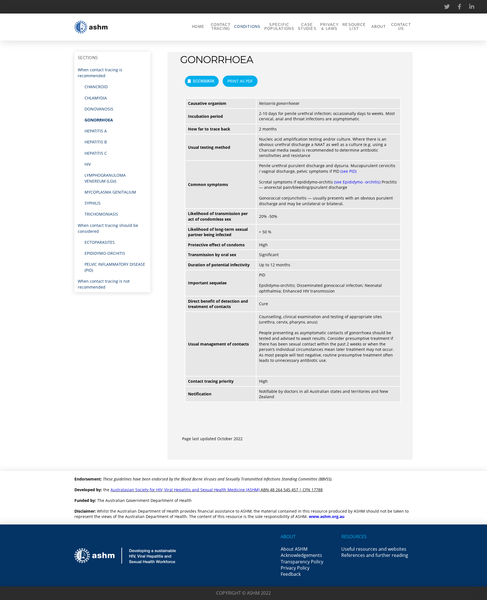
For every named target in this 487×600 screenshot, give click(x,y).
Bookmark (203, 81)
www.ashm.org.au (326, 516)
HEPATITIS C (96, 153)
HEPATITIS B (96, 142)
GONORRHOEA (99, 120)
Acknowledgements (301, 555)
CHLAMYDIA (96, 98)
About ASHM (294, 549)
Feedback (291, 574)
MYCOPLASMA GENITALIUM (110, 192)
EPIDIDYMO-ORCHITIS (105, 253)
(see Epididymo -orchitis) (357, 182)
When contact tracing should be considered (108, 228)
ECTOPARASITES (100, 242)
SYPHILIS (93, 203)
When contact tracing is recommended (100, 72)
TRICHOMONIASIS (101, 214)
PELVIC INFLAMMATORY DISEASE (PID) (115, 267)
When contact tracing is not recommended (104, 284)
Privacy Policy (295, 568)
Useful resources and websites (373, 549)
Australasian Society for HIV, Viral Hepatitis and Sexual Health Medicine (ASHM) (185, 489)
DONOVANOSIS (99, 109)
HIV (88, 164)
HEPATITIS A (96, 131)
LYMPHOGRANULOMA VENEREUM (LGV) (105, 178)
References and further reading (374, 555)
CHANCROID (96, 86)
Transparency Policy (302, 562)
